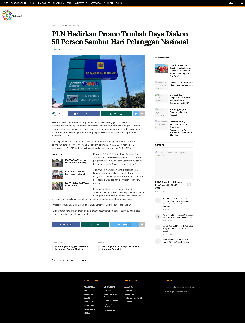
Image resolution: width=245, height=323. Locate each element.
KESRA (87, 313)
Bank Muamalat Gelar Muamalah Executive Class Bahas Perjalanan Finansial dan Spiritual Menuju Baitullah (176, 203)
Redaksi (128, 290)
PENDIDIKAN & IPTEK (110, 295)
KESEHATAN (89, 309)
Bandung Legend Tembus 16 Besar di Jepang (179, 112)
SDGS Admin (59, 50)
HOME (5, 3)
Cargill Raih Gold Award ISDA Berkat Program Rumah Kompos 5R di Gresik (178, 228)
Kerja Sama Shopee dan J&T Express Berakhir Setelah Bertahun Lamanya (178, 216)
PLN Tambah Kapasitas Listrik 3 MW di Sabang (76, 161)
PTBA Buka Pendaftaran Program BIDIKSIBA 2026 (168, 185)
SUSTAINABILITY (19, 3)
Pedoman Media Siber (134, 298)
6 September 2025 (76, 50)
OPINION (108, 3)
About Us (128, 287)
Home (54, 26)
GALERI (119, 3)
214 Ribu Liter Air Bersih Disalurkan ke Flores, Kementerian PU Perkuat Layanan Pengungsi (180, 70)
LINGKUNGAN (110, 287)
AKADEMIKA (58, 3)
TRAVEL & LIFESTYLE (77, 3)
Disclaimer (129, 294)
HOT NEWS (89, 302)
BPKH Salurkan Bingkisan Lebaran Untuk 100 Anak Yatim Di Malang (176, 240)
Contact (128, 302)
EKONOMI (75, 26)
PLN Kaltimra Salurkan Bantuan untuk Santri (75, 172)
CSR (32, 3)
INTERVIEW (95, 3)
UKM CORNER (43, 3)
